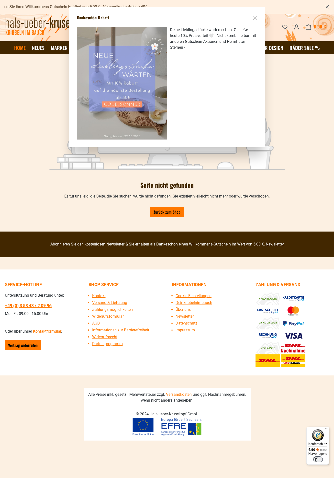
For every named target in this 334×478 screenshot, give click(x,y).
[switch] (318, 459)
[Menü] (326, 429)
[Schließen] (255, 18)
